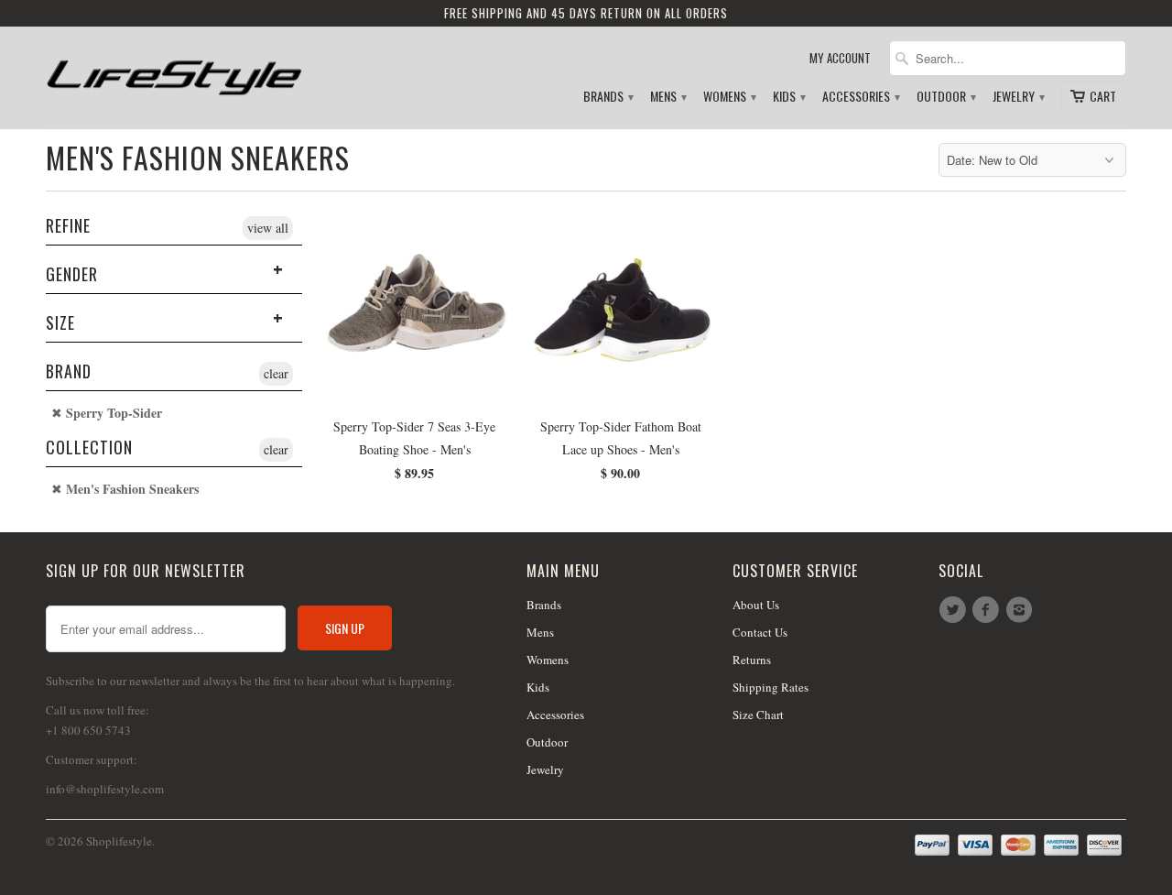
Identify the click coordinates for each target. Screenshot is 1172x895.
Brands (607, 96)
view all (267, 227)
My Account (840, 58)
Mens (667, 96)
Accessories (860, 96)
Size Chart (758, 714)
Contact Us (759, 632)
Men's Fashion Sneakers (198, 157)
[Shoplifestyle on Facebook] (987, 610)
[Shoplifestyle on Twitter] (955, 610)
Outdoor (945, 96)
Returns (751, 659)
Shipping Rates (770, 687)
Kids (788, 96)
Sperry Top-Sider (112, 413)
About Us (755, 604)
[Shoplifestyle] (174, 70)
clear (276, 373)
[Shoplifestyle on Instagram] (1021, 610)
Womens (728, 96)
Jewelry (1018, 96)
